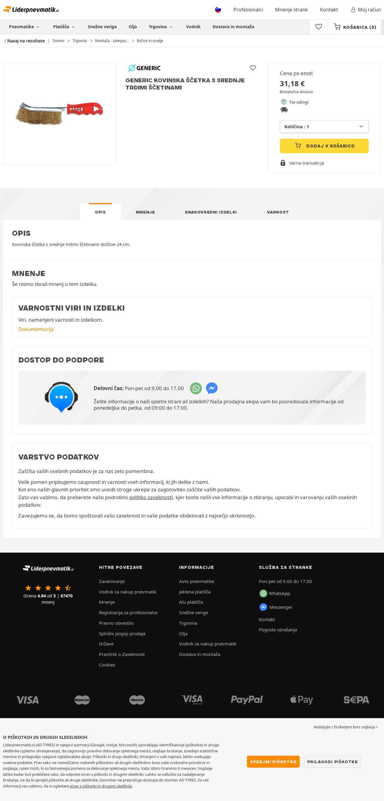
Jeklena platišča (195, 592)
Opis (100, 212)
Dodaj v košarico (330, 146)
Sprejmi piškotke (273, 761)
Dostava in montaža (233, 26)
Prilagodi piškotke (332, 761)
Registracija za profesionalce (128, 612)
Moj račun (369, 9)
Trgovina (158, 26)
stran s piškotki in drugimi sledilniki (101, 786)
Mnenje (145, 212)
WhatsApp (279, 593)
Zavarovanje (111, 581)
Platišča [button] (61, 26)
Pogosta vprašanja (278, 630)
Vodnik (193, 26)
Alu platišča (191, 602)
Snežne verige (102, 26)
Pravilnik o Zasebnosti (122, 654)
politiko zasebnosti (151, 497)
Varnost (278, 212)
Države (106, 644)
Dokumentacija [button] (36, 329)
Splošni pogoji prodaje (122, 633)
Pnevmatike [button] (22, 26)
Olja (133, 26)
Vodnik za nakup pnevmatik (127, 592)
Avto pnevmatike (196, 581)
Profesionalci (248, 9)
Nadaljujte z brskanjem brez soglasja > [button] (346, 727)
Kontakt (329, 9)
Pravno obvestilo (116, 623)
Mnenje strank (291, 9)
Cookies (107, 665)
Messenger (280, 607)
